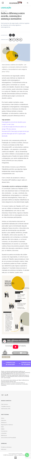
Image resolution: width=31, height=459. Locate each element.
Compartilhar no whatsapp (10, 363)
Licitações (4, 433)
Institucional (3, 3)
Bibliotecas (4, 435)
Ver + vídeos (6, 357)
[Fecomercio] (15, 3)
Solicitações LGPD (5, 408)
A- (13, 35)
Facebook (13, 39)
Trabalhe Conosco (5, 406)
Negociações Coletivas (7, 424)
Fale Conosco (4, 404)
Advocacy (3, 449)
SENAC (2, 429)
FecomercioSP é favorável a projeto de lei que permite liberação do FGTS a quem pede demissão (15, 133)
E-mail (10, 39)
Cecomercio (4, 431)
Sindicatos (4, 422)
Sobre (2, 418)
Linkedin (20, 39)
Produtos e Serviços (6, 447)
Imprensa (3, 420)
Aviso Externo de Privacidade (8, 437)
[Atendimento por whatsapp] (27, 455)
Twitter (17, 39)
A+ (10, 35)
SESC (2, 426)
